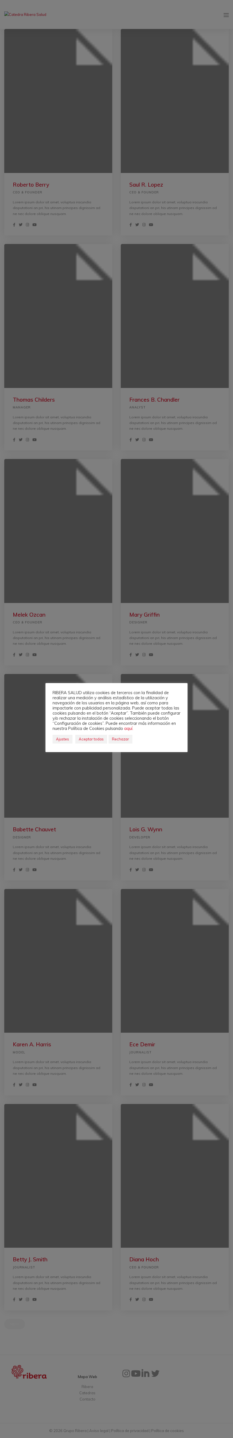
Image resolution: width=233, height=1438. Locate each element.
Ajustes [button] (62, 739)
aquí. (128, 728)
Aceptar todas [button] (91, 739)
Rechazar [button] (120, 739)
